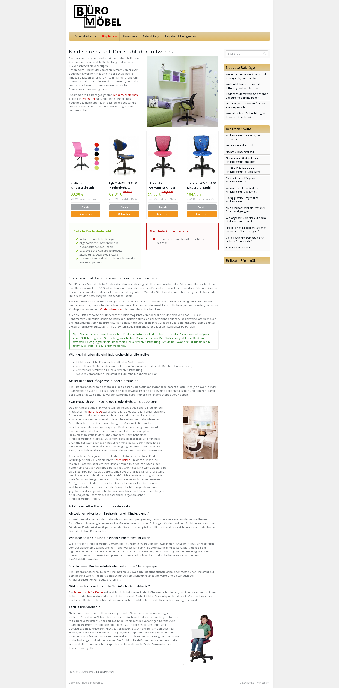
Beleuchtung (151, 36)
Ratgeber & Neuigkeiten (180, 36)
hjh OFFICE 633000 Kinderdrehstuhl (123, 185)
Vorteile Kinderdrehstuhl (239, 145)
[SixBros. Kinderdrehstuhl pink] (85, 156)
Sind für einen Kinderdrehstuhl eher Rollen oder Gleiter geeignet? (246, 229)
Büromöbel (95, 411)
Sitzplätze (108, 36)
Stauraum (128, 36)
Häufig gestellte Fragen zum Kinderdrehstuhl (242, 199)
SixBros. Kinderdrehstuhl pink (83, 185)
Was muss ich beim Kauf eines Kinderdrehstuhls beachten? (243, 189)
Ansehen (86, 214)
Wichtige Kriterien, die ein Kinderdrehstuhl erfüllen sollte (243, 170)
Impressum (262, 682)
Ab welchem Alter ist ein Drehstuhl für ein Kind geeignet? (245, 209)
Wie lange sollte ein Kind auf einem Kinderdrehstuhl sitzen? (246, 219)
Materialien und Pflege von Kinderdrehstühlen (241, 179)
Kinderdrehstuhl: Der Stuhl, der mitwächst (243, 137)
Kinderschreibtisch (125, 95)
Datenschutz (246, 682)
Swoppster (165, 334)
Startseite (74, 672)
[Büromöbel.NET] (100, 16)
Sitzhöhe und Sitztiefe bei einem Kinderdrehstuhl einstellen (244, 160)
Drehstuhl (88, 98)
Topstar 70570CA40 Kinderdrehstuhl (201, 185)
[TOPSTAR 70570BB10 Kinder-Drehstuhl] (163, 156)
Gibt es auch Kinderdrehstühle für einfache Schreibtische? (245, 239)
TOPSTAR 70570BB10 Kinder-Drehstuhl (162, 185)
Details (86, 207)
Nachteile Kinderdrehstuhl (240, 152)
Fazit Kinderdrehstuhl (238, 247)
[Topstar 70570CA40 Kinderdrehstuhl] (202, 156)
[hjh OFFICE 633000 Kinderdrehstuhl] (124, 156)
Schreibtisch (122, 460)
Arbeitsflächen (84, 36)
